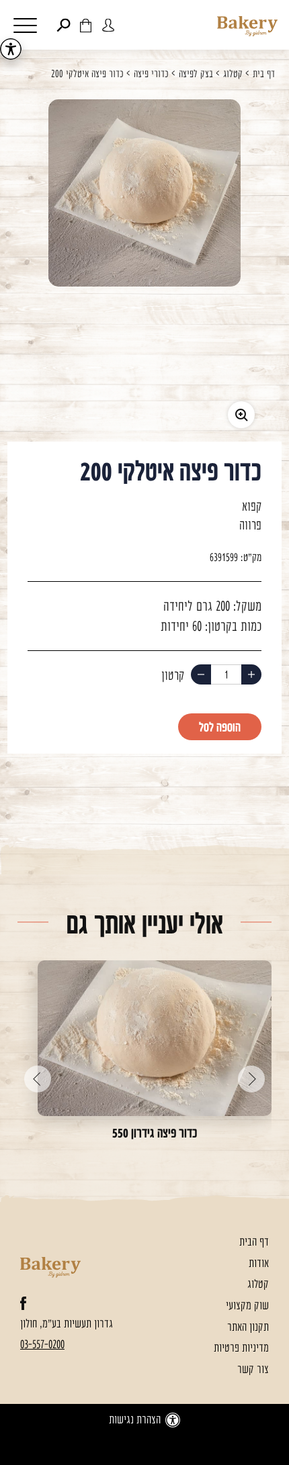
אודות (259, 1264)
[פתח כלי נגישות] (11, 49)
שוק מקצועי (247, 1306)
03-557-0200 (42, 1345)
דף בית (264, 75)
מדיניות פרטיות (241, 1348)
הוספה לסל (220, 727)
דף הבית (254, 1242)
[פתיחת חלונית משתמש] (108, 26)
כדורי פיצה (151, 75)
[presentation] (251, 1070)
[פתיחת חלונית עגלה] (85, 26)
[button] (26, 27)
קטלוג (233, 75)
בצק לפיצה (196, 75)
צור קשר (253, 1370)
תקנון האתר (248, 1327)
